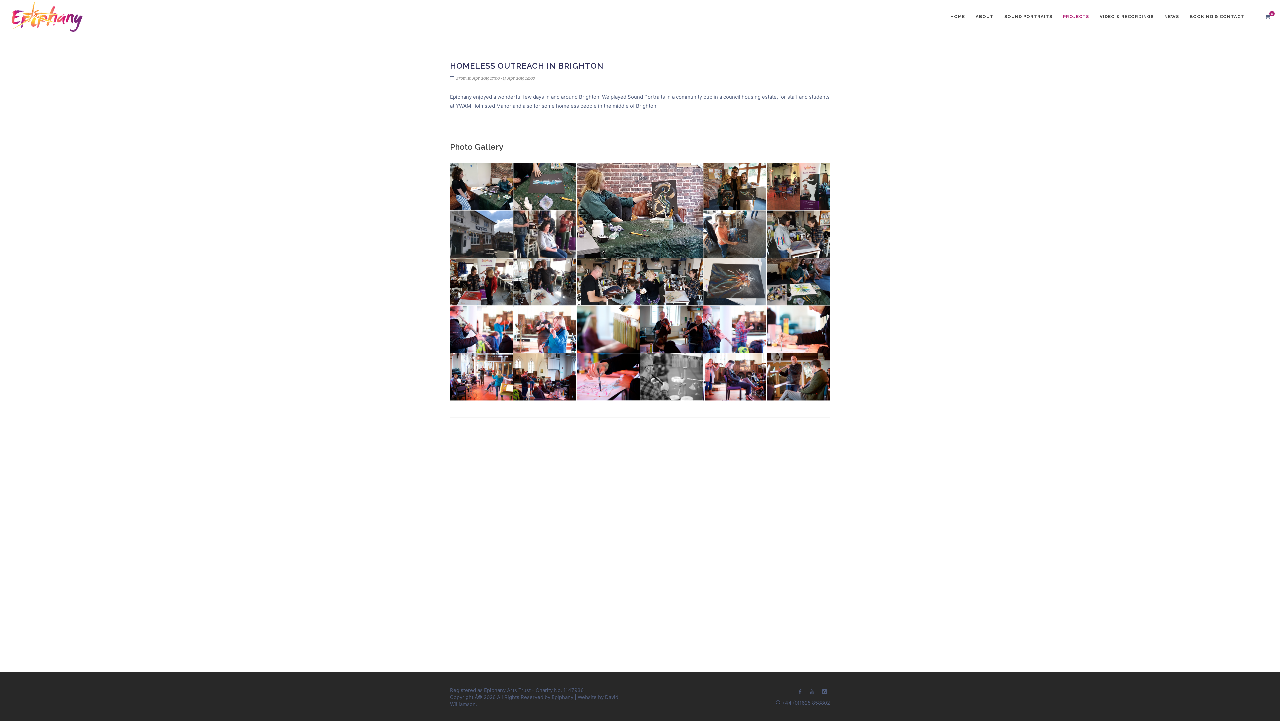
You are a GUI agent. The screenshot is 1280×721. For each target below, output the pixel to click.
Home (957, 16)
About (985, 16)
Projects (1076, 16)
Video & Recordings (1127, 16)
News (1171, 16)
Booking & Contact (1217, 16)
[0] (1267, 15)
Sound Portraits (1028, 16)
